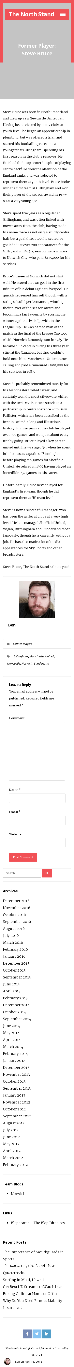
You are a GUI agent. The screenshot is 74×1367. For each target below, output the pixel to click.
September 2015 (17, 977)
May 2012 (11, 1144)
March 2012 (13, 1158)
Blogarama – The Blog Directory (38, 1223)
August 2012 (14, 1123)
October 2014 (14, 1012)
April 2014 (12, 1040)
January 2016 (14, 957)
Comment (16, 718)
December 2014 (16, 1005)
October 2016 (14, 915)
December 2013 (16, 1068)
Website (15, 834)
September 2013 (17, 1089)
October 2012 (14, 1109)
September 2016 (17, 922)
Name (15, 790)
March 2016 (13, 943)
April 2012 (12, 1151)
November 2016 (16, 908)
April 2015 (12, 991)
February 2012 (15, 1165)
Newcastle (13, 663)
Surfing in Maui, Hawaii (23, 1280)
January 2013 (14, 1096)
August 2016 (14, 929)
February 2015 (15, 998)
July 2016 (11, 936)
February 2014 (15, 1054)
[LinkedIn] (46, 1333)
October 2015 (14, 971)
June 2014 (11, 1026)
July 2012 (11, 1130)
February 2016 (15, 950)
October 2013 (14, 1082)
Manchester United (41, 656)
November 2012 (16, 1102)
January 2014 (14, 1061)
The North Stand (31, 14)
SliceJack (37, 1355)
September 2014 (17, 1019)
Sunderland (41, 663)
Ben (17, 1361)
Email (14, 812)
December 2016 (16, 901)
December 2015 (16, 964)
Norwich (27, 663)
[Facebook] (27, 1333)
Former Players (22, 644)
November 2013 (16, 1075)
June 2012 (11, 1137)
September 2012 (17, 1116)
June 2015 (11, 984)
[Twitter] (37, 1333)
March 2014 (13, 1047)
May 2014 (11, 1033)
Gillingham (20, 656)
